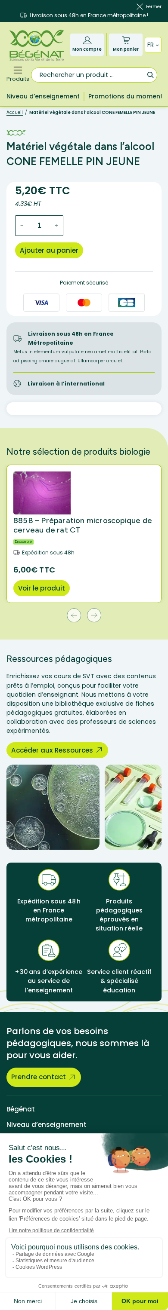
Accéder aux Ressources (52, 750)
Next (94, 615)
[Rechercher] (150, 75)
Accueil (14, 112)
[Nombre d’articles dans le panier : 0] (126, 40)
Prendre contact (38, 1076)
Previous (74, 615)
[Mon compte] (87, 40)
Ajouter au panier (49, 250)
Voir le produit (41, 588)
